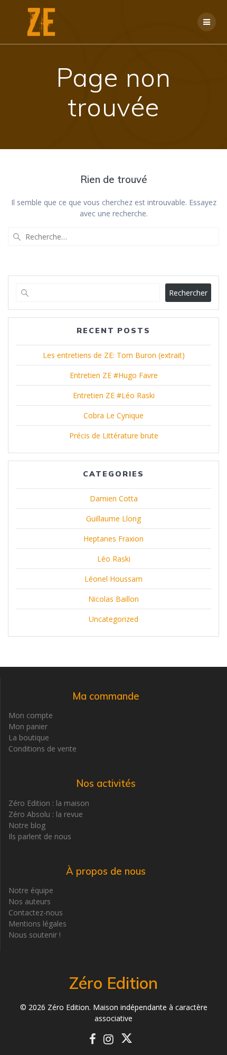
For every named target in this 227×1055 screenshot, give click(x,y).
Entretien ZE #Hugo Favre (114, 375)
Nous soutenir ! (34, 935)
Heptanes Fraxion (113, 539)
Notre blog (26, 825)
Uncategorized (113, 619)
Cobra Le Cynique (113, 415)
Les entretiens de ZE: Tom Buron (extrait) (114, 355)
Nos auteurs (29, 901)
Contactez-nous (35, 912)
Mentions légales (37, 924)
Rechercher (188, 293)
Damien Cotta (114, 498)
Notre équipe (30, 890)
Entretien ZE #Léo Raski (114, 395)
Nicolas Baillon (113, 599)
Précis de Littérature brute (113, 435)
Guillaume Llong (113, 518)
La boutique (28, 737)
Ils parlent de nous (39, 836)
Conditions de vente (42, 749)
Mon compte (30, 715)
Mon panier (28, 726)
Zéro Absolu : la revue (45, 814)
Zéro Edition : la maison (48, 803)
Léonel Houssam (113, 579)
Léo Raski (113, 559)
